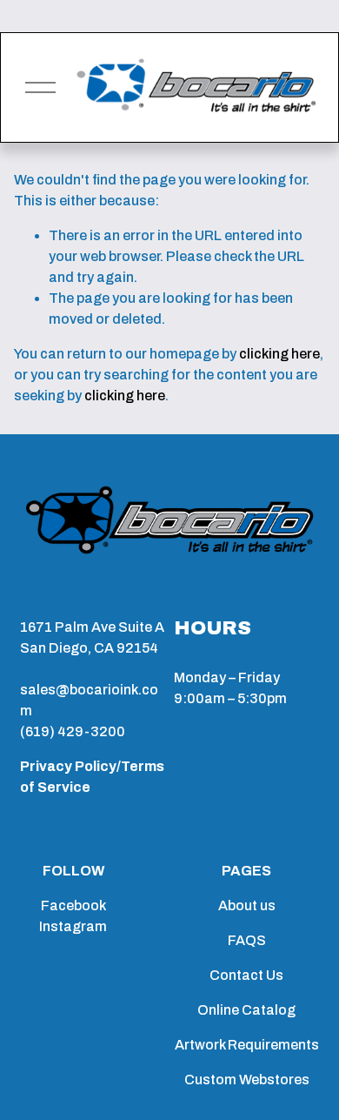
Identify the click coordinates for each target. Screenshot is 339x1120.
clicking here (279, 353)
